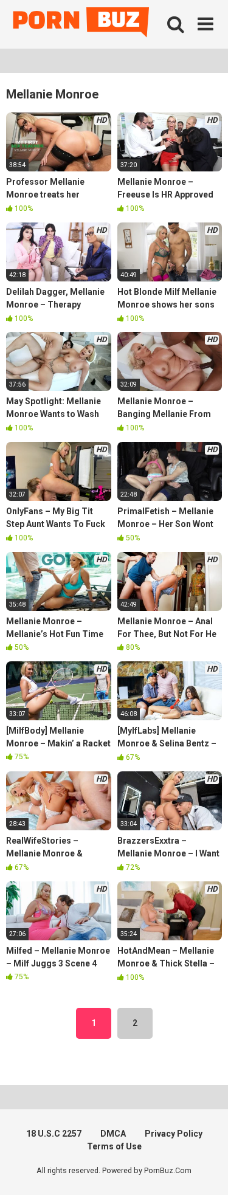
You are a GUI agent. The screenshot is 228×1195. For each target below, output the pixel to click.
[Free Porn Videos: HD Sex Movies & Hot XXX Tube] (82, 24)
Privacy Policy (173, 1133)
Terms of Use (114, 1146)
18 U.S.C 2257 (53, 1133)
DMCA (113, 1133)
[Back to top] (205, 1170)
